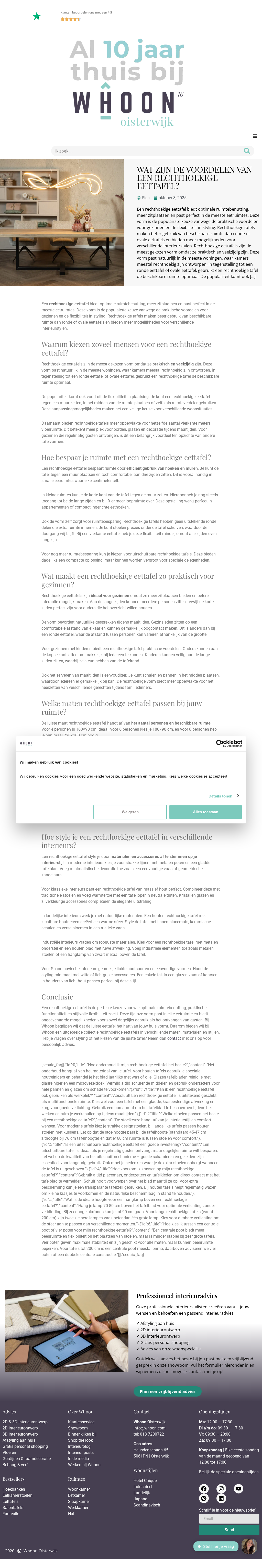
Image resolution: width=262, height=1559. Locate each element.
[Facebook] (204, 1489)
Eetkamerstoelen (17, 1495)
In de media (78, 1458)
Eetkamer (76, 1495)
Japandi (141, 1499)
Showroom (78, 1428)
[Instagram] (221, 1489)
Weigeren (130, 812)
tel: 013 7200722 (149, 1434)
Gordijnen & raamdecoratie (27, 1458)
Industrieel (143, 1486)
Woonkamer (79, 1489)
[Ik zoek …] (144, 151)
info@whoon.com (150, 1428)
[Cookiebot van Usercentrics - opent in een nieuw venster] (220, 743)
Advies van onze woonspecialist (170, 1349)
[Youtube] (239, 1489)
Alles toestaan (205, 812)
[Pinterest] (204, 1498)
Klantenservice (81, 1421)
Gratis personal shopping (165, 1342)
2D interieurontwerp (160, 1330)
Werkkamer (78, 1507)
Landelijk (142, 1492)
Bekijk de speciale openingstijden (229, 1471)
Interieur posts (81, 1452)
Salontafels (13, 1507)
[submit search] (247, 151)
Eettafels (10, 1501)
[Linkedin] (221, 1498)
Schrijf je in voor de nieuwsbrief (227, 1510)
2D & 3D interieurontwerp (25, 1421)
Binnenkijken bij (82, 1434)
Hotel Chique (145, 1480)
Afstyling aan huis (157, 1323)
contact (174, 1038)
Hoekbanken (14, 1489)
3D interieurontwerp (160, 1336)
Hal (71, 1513)
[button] (254, 136)
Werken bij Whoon (84, 1464)
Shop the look (80, 1440)
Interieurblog (79, 1446)
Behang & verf (15, 1464)
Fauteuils (11, 1513)
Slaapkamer (79, 1501)
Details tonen (220, 796)
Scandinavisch (147, 1505)
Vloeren (9, 1452)
